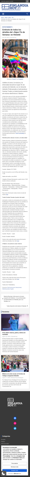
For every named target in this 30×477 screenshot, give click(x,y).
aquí (18, 241)
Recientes (5, 312)
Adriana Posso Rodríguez (17, 377)
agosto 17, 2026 (6, 377)
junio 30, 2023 (5, 37)
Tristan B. (14, 79)
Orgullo (12, 289)
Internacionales (5, 443)
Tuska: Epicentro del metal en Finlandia (16, 306)
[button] (3, 473)
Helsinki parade (6, 289)
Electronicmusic (11, 287)
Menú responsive (27, 1)
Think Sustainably (19, 133)
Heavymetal (18, 287)
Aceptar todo (14, 470)
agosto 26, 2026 (6, 336)
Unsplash (20, 79)
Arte (4, 370)
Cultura (9, 370)
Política (3, 441)
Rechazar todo (14, 467)
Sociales (3, 439)
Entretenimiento (7, 27)
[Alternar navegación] (3, 14)
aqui (7, 194)
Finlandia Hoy (13, 37)
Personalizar (15, 463)
